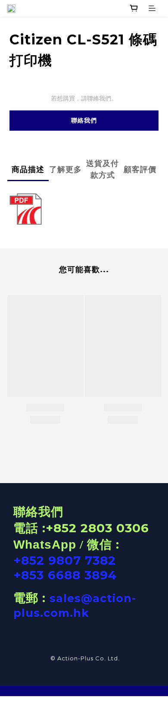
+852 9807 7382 (64, 560)
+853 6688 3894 (65, 575)
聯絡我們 (84, 120)
